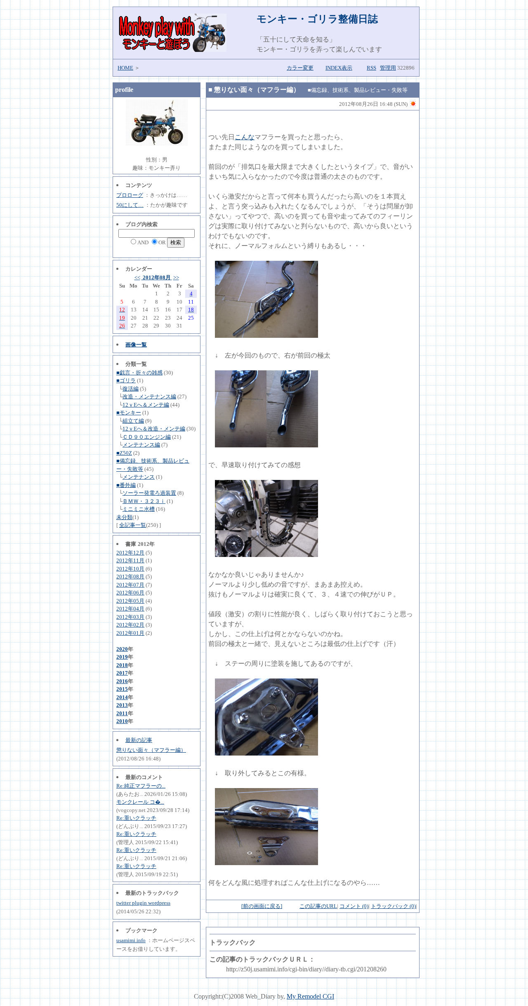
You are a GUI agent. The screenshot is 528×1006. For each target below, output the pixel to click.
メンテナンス (139, 477)
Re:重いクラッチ (136, 818)
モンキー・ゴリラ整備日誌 (317, 19)
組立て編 (133, 421)
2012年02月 (130, 625)
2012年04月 (130, 609)
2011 (122, 713)
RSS (371, 68)
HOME (125, 68)
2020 (122, 649)
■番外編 (126, 485)
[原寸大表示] (266, 335)
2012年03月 (130, 617)
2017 (122, 673)
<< (137, 277)
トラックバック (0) (393, 906)
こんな (245, 136)
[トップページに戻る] (172, 49)
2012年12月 (130, 553)
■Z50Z (124, 453)
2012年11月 (130, 560)
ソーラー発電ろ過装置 (149, 493)
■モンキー (128, 412)
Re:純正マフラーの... (140, 786)
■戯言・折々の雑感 (139, 373)
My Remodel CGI (310, 996)
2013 (122, 705)
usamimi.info (131, 940)
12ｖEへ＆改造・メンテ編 (154, 429)
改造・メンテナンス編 (149, 396)
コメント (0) (353, 906)
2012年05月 (130, 601)
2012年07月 (130, 585)
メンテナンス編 (141, 445)
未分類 (124, 517)
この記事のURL (318, 906)
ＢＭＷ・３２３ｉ (144, 501)
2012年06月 (130, 593)
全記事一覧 (132, 525)
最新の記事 (138, 740)
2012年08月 (156, 277)
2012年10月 (130, 569)
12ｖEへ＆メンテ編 (146, 405)
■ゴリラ (126, 380)
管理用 (388, 68)
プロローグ (129, 195)
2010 (122, 721)
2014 (122, 697)
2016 (122, 681)
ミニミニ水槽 (139, 509)
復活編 (131, 389)
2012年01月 (130, 633)
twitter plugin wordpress (143, 903)
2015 (122, 689)
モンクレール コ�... (140, 802)
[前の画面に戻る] (261, 906)
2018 (122, 665)
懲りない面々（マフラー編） (151, 750)
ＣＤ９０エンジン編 (147, 437)
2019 (122, 657)
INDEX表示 (338, 68)
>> (176, 277)
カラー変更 (300, 68)
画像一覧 (136, 345)
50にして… (130, 205)
